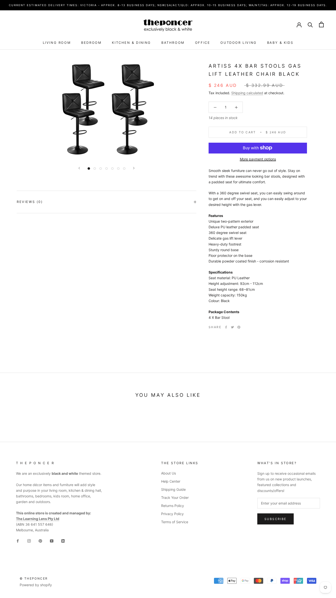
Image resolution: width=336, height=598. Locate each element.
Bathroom (173, 43)
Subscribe (275, 519)
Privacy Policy (172, 514)
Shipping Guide (173, 489)
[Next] (134, 168)
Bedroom (91, 43)
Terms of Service (174, 522)
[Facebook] (226, 327)
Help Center (170, 481)
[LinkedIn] (63, 540)
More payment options (258, 159)
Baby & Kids (280, 43)
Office (202, 43)
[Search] (310, 24)
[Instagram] (29, 540)
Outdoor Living (238, 43)
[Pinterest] (238, 327)
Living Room (57, 43)
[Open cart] (321, 24)
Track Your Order (175, 497)
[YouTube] (51, 540)
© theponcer (34, 578)
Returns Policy (172, 506)
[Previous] (79, 168)
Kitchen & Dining (131, 43)
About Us (168, 473)
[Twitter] (232, 327)
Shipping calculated (247, 93)
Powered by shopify (36, 585)
